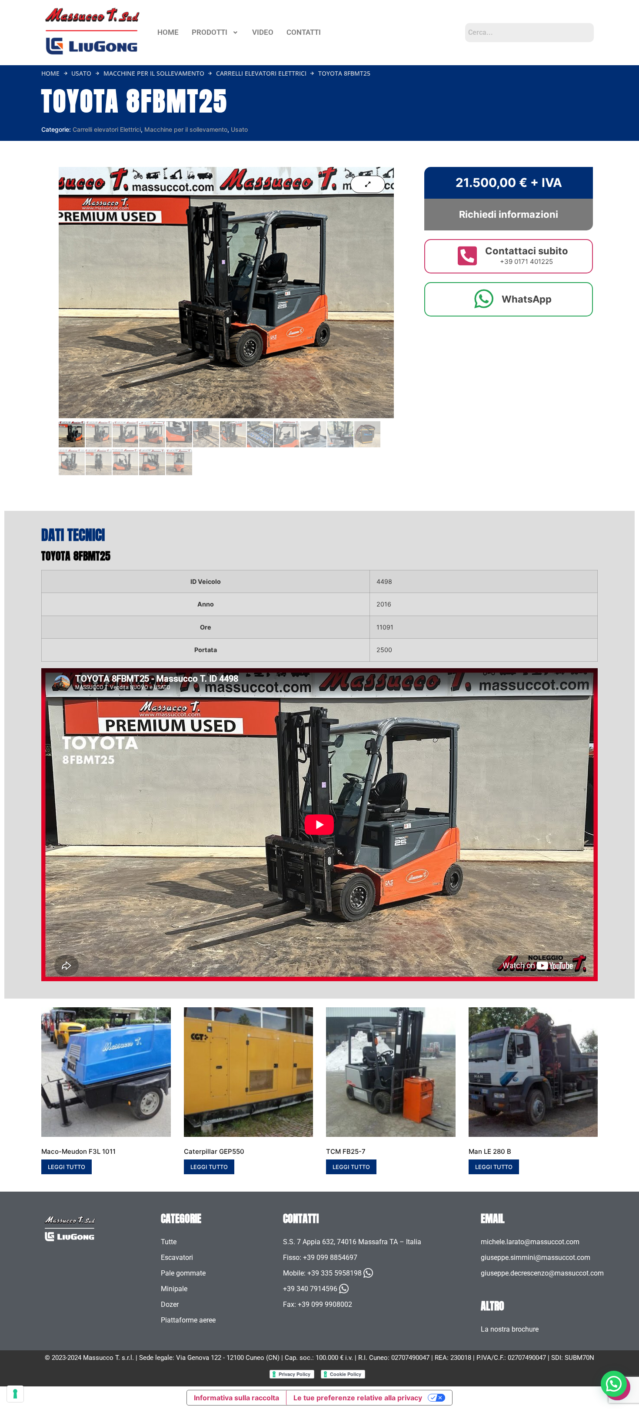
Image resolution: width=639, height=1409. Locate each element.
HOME (168, 32)
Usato (81, 73)
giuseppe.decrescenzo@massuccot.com (542, 1273)
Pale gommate (183, 1273)
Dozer (170, 1304)
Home (50, 73)
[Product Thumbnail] (367, 184)
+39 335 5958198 (334, 1273)
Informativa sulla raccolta (236, 1397)
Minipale (174, 1289)
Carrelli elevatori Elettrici (261, 73)
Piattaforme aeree (188, 1320)
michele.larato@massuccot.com (530, 1242)
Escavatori (177, 1257)
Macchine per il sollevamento (153, 73)
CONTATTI (303, 32)
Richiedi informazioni (508, 214)
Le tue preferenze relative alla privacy (357, 1397)
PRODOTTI (209, 32)
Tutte (168, 1242)
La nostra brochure (510, 1329)
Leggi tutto (66, 1166)
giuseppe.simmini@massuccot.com (535, 1257)
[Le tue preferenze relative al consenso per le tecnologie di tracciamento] (15, 1394)
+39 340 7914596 (310, 1289)
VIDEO (262, 32)
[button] (215, 32)
